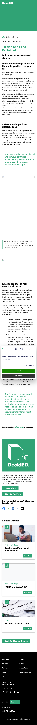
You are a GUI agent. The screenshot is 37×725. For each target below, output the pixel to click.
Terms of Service (24, 672)
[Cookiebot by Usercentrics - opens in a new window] (16, 349)
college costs (19, 427)
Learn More (10, 488)
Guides (20, 659)
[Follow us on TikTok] (14, 692)
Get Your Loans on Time (17, 623)
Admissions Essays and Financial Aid (17, 549)
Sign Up (5, 702)
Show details (28, 365)
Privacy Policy (6, 359)
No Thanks (18, 375)
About (4, 672)
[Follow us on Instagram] (11, 692)
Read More (27, 556)
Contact (21, 664)
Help (3, 676)
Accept (18, 370)
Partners (5, 668)
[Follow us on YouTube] (18, 692)
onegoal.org (7, 688)
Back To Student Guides (16, 641)
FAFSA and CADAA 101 (16, 587)
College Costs (12, 37)
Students (5, 659)
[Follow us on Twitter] (7, 692)
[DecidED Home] (7, 3)
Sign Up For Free (13, 494)
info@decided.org (8, 684)
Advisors (5, 664)
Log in (13, 702)
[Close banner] (30, 349)
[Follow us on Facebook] (3, 692)
